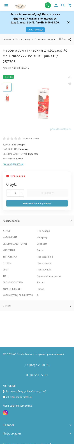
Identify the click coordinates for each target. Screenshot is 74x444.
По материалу (23, 39)
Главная (7, 39)
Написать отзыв (31, 138)
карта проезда (35, 29)
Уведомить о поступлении (37, 203)
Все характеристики (13, 163)
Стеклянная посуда (44, 39)
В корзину (47, 193)
